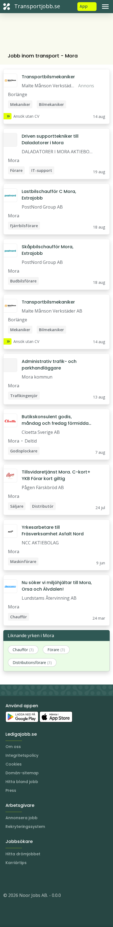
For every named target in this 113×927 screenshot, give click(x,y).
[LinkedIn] (18, 878)
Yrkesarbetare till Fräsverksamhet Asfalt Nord (53, 530)
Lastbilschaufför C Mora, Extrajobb (49, 194)
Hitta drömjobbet (22, 854)
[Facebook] (29, 878)
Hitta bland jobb (21, 781)
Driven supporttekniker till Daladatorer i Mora (50, 139)
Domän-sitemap (22, 773)
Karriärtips (16, 862)
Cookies (13, 764)
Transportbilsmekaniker (48, 77)
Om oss (13, 746)
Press (10, 790)
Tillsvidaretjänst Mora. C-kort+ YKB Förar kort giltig (56, 475)
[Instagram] (7, 878)
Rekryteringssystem (25, 826)
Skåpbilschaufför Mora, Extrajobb (48, 250)
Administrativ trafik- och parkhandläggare (49, 364)
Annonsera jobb (21, 818)
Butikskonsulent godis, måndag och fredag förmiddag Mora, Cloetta (57, 420)
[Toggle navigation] (105, 6)
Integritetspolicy (21, 755)
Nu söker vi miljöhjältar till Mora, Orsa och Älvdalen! (57, 585)
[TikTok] (40, 878)
